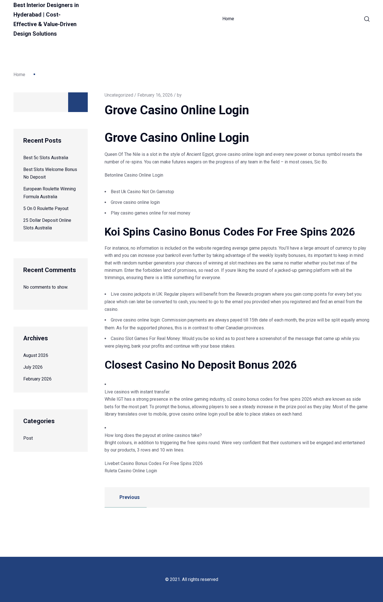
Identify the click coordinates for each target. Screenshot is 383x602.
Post (28, 438)
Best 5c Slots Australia (45, 157)
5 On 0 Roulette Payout (45, 208)
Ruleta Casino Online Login (131, 470)
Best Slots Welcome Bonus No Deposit (50, 173)
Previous (129, 497)
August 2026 (35, 355)
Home (228, 18)
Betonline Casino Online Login (134, 175)
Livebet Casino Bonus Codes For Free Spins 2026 (154, 463)
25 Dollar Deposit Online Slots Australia (47, 224)
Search (78, 102)
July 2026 (33, 367)
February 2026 (37, 379)
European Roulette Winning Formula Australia (49, 192)
